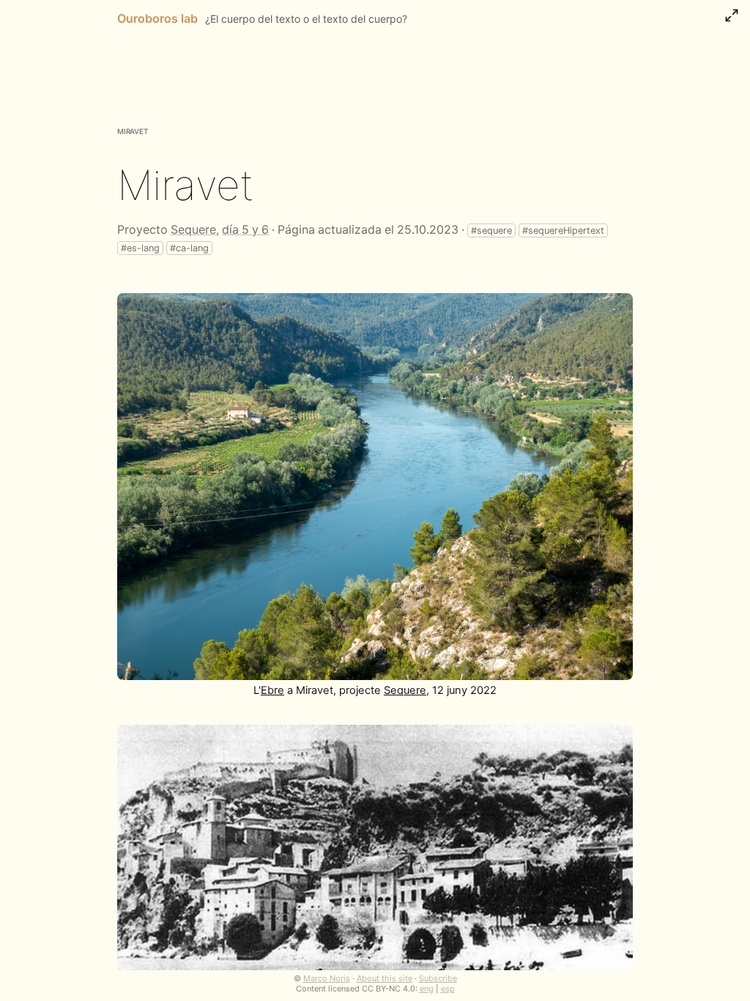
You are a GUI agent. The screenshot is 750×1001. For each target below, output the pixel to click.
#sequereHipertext (563, 230)
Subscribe (438, 978)
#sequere (491, 230)
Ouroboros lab (157, 18)
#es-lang (140, 248)
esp (448, 988)
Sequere (193, 230)
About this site (384, 978)
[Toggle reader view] (732, 15)
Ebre (272, 690)
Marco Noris (326, 978)
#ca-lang (189, 248)
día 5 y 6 (245, 230)
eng (427, 988)
